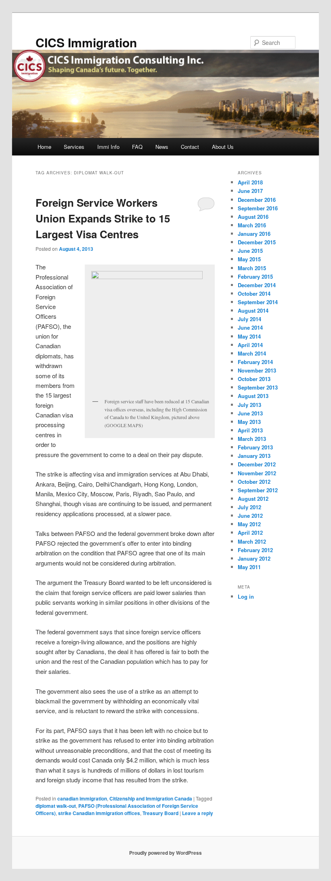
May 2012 (249, 524)
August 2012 (253, 498)
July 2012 (249, 507)
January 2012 (254, 558)
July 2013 (249, 405)
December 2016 (257, 199)
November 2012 (257, 473)
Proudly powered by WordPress (165, 852)
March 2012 (252, 541)
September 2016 (258, 208)
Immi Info (108, 146)
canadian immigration (82, 798)
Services (74, 146)
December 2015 (257, 242)
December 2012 (257, 464)
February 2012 (255, 550)
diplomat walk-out (56, 805)
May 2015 (249, 259)
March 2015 (252, 268)
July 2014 (249, 319)
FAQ (137, 146)
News (161, 146)
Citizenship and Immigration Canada (150, 798)
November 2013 (257, 370)
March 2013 (252, 439)
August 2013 (253, 396)
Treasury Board (160, 813)
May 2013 (249, 422)
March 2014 (252, 353)
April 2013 (250, 430)
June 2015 (250, 250)
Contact (190, 146)
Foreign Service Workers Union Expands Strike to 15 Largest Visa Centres (103, 218)
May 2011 (249, 567)
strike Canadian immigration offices (99, 813)
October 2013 (254, 379)
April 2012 (250, 532)
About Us (223, 146)
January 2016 (254, 233)
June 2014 (250, 327)
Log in (246, 596)
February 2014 (255, 362)
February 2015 (255, 276)
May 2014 (249, 336)
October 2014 (254, 293)
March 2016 (252, 225)
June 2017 (250, 191)
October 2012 (254, 481)
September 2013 (258, 387)
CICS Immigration (86, 42)
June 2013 (250, 413)
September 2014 (258, 302)
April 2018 (250, 182)
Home (44, 146)
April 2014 (250, 345)
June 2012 (250, 515)
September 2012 (258, 490)
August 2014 (253, 310)
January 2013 (254, 456)
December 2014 (257, 285)
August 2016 (253, 216)
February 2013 (255, 447)
